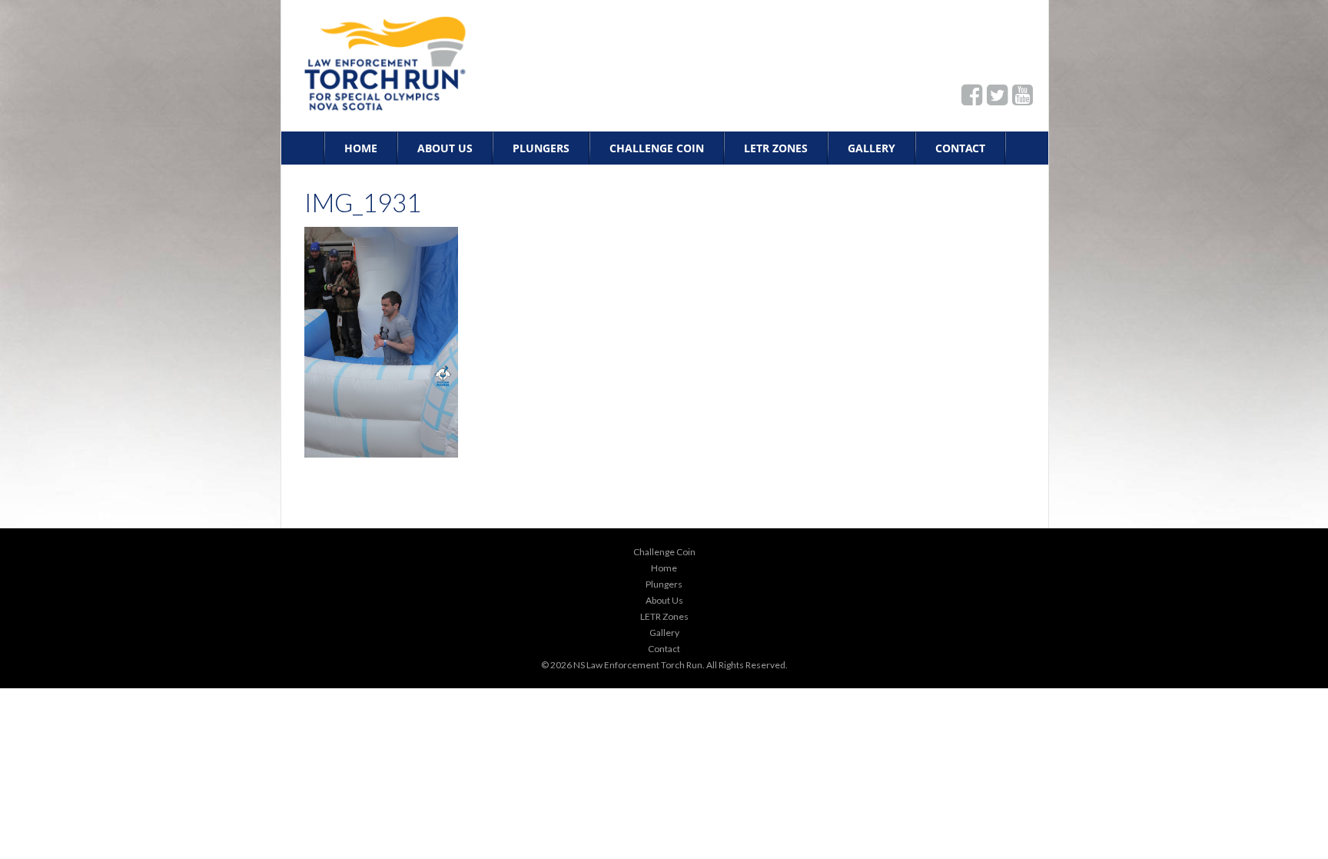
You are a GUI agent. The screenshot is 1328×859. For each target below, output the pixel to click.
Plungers (541, 148)
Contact (960, 148)
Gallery (871, 148)
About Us (445, 148)
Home (360, 148)
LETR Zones (776, 148)
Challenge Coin (656, 148)
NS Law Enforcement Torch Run (637, 665)
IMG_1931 (362, 202)
